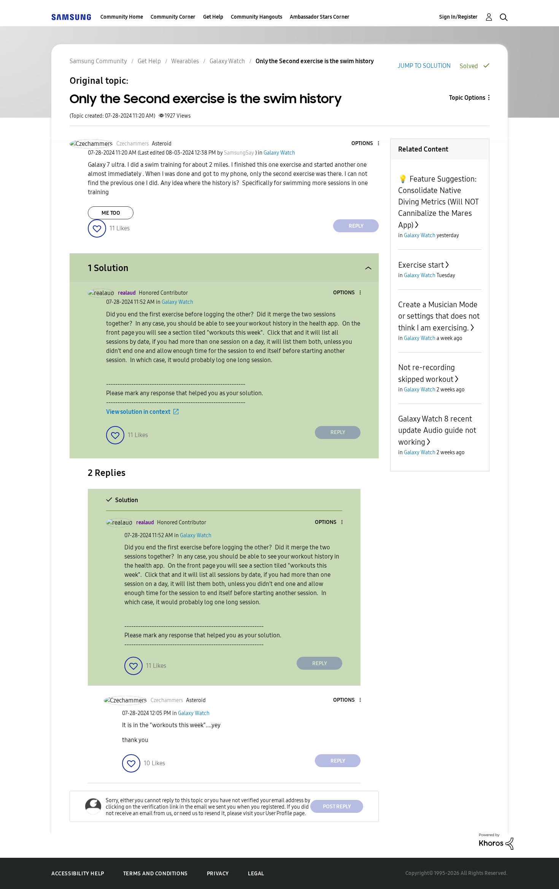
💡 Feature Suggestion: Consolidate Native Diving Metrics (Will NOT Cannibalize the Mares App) (438, 202)
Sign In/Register (458, 17)
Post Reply (337, 806)
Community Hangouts (256, 17)
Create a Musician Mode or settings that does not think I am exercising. (439, 316)
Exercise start (421, 265)
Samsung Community (98, 61)
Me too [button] (111, 213)
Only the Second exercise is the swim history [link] (315, 61)
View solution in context (138, 411)
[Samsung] (71, 17)
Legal (256, 873)
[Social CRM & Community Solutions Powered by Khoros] (496, 841)
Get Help (213, 17)
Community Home (121, 17)
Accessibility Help (77, 873)
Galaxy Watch (227, 61)
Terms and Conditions (155, 873)
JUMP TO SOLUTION (424, 65)
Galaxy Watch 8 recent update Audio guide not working (437, 430)
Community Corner (173, 17)
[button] (366, 143)
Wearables (185, 61)
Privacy (218, 873)
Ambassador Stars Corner (319, 17)
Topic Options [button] (467, 97)
